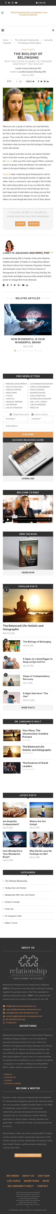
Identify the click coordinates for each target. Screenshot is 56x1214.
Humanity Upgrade (28, 49)
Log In (42, 3)
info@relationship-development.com (21, 1006)
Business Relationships (40, 399)
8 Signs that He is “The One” (35, 695)
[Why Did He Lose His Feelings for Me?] (41, 839)
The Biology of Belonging (37, 641)
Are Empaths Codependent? (11, 823)
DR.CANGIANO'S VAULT (21, 1186)
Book (46, 1181)
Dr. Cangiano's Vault (28, 721)
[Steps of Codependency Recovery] (11, 680)
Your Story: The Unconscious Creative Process (35, 733)
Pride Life (34, 408)
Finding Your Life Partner (15, 888)
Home (5, 40)
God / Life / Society (38, 402)
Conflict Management (40, 387)
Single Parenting (37, 396)
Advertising (31, 1181)
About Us (28, 1176)
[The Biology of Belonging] (11, 646)
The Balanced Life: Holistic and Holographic (23, 627)
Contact (42, 1186)
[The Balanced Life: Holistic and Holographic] (28, 605)
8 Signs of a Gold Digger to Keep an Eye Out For (38, 660)
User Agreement (26, 1194)
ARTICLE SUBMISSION (28, 1155)
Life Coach (13, 1181)
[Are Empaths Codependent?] (15, 810)
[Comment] (21, 81)
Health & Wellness (14, 387)
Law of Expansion (38, 405)
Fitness (9, 396)
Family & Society (12, 902)
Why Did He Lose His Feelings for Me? (41, 852)
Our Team (44, 1176)
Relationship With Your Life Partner (20, 895)
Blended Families (37, 393)
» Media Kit (7, 1074)
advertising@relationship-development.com (24, 1016)
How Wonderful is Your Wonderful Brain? (12, 854)
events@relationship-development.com (22, 1013)
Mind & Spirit (11, 393)
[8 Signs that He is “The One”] (11, 697)
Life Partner (11, 405)
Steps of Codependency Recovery (36, 677)
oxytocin (8, 161)
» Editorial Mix (9, 1077)
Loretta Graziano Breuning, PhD (28, 68)
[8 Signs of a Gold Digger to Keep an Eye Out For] (11, 663)
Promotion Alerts (21, 415)
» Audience (7, 1080)
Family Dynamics (37, 390)
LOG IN (20, 224)
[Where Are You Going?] (41, 810)
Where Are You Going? (38, 823)
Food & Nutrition (13, 390)
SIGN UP (33, 224)
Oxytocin (6, 174)
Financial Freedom (14, 402)
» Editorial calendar (12, 1083)
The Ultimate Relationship (26, 40)
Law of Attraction (14, 408)
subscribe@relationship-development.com (23, 1009)
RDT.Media (13, 1176)
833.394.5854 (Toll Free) (15, 1019)
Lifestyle (10, 399)
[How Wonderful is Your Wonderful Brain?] (28, 319)
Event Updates (41, 415)
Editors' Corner (11, 923)
